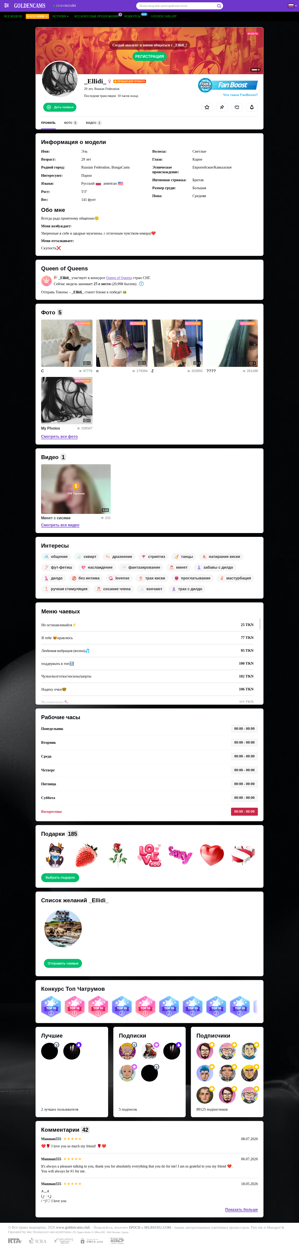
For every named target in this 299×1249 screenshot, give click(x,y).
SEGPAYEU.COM (157, 1227)
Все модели (13, 16)
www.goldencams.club (73, 1227)
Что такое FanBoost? (240, 95)
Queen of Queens (119, 278)
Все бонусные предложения (97, 16)
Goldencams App (164, 16)
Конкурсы (132, 16)
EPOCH (134, 1227)
